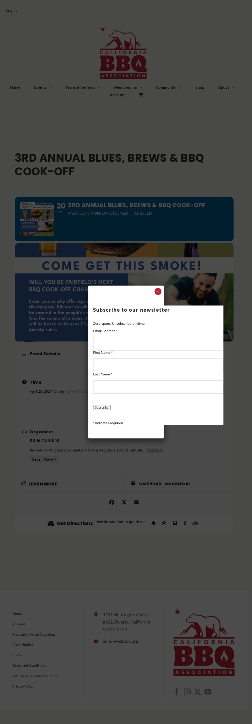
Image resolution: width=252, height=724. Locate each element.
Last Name (102, 374)
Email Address (105, 331)
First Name (102, 352)
